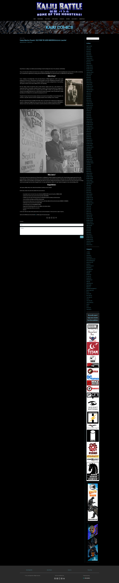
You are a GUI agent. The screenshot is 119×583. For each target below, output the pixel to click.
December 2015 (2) (89, 237)
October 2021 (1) (89, 126)
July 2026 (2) (88, 47)
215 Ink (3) (88, 253)
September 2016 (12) (90, 223)
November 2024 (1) (89, 68)
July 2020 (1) (88, 150)
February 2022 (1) (89, 119)
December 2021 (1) (89, 122)
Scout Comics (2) (89, 297)
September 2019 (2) (89, 162)
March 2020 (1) (88, 155)
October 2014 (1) (89, 244)
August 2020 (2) (89, 148)
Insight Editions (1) (89, 283)
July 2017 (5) (88, 206)
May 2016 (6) (88, 230)
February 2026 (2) (89, 56)
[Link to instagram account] (61, 578)
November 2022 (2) (89, 105)
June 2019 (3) (88, 166)
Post (82, 236)
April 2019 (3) (88, 169)
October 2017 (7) (89, 201)
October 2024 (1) (89, 70)
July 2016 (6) (88, 227)
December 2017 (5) (89, 197)
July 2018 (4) (88, 185)
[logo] (59, 9)
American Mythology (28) (90, 260)
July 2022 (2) (88, 110)
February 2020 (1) (89, 157)
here (35, 214)
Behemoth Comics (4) (89, 265)
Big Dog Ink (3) (88, 267)
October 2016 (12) (89, 222)
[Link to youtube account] (59, 578)
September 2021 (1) (89, 128)
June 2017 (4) (88, 208)
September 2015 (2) (89, 241)
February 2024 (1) (89, 82)
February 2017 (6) (89, 215)
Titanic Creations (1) (89, 302)
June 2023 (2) (88, 94)
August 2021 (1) (89, 129)
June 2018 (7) (88, 187)
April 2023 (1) (88, 98)
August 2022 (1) (89, 108)
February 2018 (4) (89, 194)
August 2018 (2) (89, 183)
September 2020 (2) (89, 147)
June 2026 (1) (88, 49)
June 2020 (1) (88, 152)
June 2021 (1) (88, 133)
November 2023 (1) (89, 86)
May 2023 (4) (88, 96)
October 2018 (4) (89, 180)
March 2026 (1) (88, 54)
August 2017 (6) (89, 204)
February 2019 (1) (89, 173)
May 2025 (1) (88, 61)
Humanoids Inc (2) (89, 279)
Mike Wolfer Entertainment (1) (91, 288)
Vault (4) (87, 304)
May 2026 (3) (88, 51)
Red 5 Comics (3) (89, 295)
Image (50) (88, 281)
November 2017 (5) (89, 199)
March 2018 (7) (88, 192)
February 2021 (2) (89, 140)
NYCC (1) (87, 292)
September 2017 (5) (89, 202)
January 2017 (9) (89, 216)
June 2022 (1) (88, 112)
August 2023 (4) (89, 91)
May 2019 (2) (88, 168)
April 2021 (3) (88, 136)
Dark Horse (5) (88, 274)
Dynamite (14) (88, 278)
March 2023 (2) (88, 100)
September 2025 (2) (89, 60)
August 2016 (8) (89, 225)
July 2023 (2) (88, 93)
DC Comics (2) (88, 276)
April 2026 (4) (88, 53)
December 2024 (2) (89, 67)
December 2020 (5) (89, 143)
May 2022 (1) (88, 114)
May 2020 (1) (88, 154)
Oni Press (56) (88, 293)
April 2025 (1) (88, 63)
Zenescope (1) (88, 309)
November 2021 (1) (89, 124)
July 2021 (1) (88, 131)
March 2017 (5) (88, 213)
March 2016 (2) (88, 234)
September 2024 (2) (89, 72)
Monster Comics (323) (90, 290)
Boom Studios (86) (89, 269)
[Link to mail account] (64, 578)
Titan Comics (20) (89, 300)
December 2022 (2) (89, 103)
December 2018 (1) (89, 176)
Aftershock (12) (89, 257)
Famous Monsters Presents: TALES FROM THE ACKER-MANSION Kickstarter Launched (43, 40)
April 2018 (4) (88, 190)
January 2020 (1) (89, 159)
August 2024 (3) (89, 74)
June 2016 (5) (88, 229)
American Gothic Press (23, 42)
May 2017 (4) (88, 209)
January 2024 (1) (89, 84)
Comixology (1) (88, 271)
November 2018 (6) (89, 178)
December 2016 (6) (89, 218)
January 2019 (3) (89, 175)
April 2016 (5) (88, 232)
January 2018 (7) (89, 195)
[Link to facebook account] (55, 578)
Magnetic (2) (88, 286)
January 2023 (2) (89, 101)
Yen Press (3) (88, 307)
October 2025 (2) (89, 58)
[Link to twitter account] (57, 578)
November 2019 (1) (89, 161)
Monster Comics (29, 42)
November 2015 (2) (89, 239)
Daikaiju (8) (88, 272)
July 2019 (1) (88, 164)
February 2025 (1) (89, 65)
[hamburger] (22, 2)
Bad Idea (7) (88, 264)
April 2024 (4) (88, 79)
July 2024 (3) (88, 75)
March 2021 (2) (88, 138)
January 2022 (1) (89, 121)
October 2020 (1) (89, 145)
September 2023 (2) (89, 89)
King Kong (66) (88, 285)
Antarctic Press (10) (89, 262)
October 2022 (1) (89, 107)
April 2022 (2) (88, 115)
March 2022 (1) (88, 117)
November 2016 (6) (89, 220)
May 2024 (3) (88, 77)
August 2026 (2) (89, 46)
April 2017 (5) (88, 211)
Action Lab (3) (88, 255)
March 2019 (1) (88, 171)
